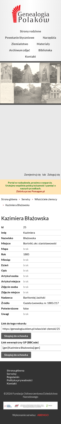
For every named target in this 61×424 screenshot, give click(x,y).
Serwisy (26, 199)
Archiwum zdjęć (19, 50)
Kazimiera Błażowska (17, 205)
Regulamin (13, 376)
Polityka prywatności (19, 380)
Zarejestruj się (32, 174)
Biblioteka (45, 50)
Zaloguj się (53, 174)
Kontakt (30, 56)
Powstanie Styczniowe (19, 37)
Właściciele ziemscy (46, 199)
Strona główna (9, 199)
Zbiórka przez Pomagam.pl (30, 191)
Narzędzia (49, 37)
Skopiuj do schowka (16, 335)
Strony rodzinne (30, 31)
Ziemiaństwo (19, 44)
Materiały (43, 44)
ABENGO (43, 415)
